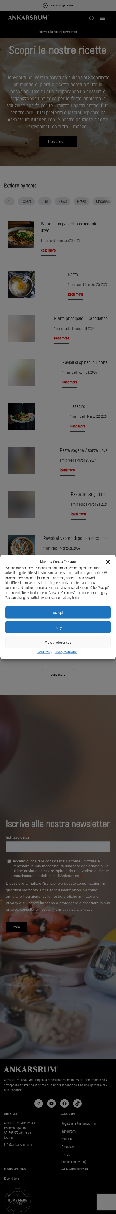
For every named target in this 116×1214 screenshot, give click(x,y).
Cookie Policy (44, 652)
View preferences (58, 642)
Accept (58, 612)
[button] (108, 562)
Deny (58, 627)
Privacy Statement (66, 652)
